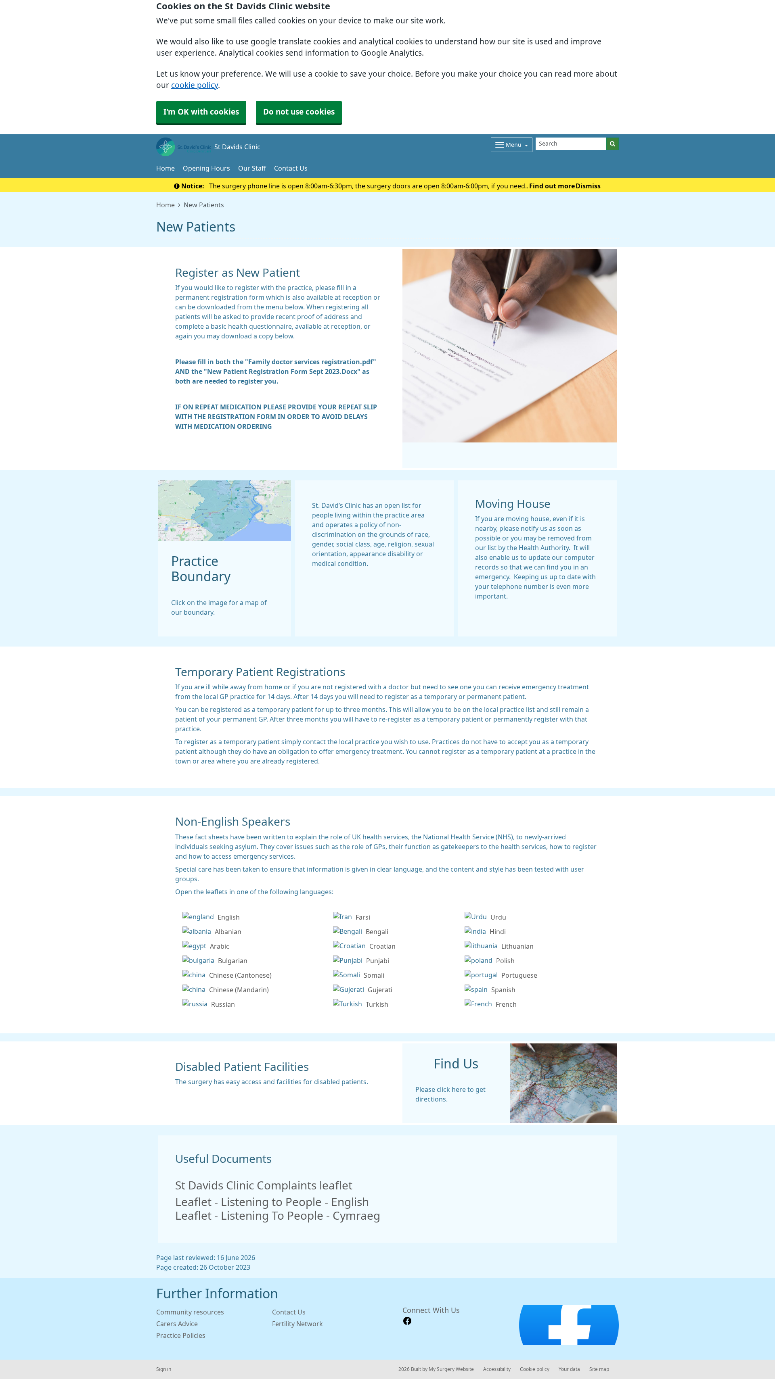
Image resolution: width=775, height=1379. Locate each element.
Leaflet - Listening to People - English (272, 1202)
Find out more (552, 186)
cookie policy (194, 85)
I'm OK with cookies (201, 112)
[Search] (612, 144)
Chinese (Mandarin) (239, 990)
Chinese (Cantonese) (240, 975)
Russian (223, 1004)
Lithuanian (517, 946)
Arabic (219, 946)
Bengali (377, 931)
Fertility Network (297, 1324)
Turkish (377, 1004)
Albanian (228, 931)
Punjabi (377, 961)
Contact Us (291, 168)
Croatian (382, 946)
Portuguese (519, 975)
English (229, 917)
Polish (505, 961)
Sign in (163, 1369)
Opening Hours (206, 168)
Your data (569, 1369)
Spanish (503, 990)
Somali (374, 975)
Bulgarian (232, 961)
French (506, 1004)
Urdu (498, 917)
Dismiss (588, 186)
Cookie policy (534, 1369)
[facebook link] (407, 1321)
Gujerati (380, 990)
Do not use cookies (299, 112)
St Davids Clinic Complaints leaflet (263, 1185)
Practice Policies (180, 1335)
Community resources (190, 1312)
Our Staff (252, 168)
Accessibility (497, 1369)
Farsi (363, 917)
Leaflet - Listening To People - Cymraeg (277, 1215)
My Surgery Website (451, 1369)
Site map (599, 1369)
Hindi (498, 931)
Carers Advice (177, 1324)
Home (165, 168)
